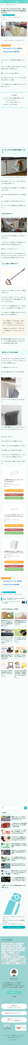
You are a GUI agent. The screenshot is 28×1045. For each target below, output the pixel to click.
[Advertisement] (14, 127)
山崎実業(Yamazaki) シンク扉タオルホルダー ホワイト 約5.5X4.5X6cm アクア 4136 (13, 552)
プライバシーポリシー (21, 1035)
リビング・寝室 (5, 952)
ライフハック (10, 17)
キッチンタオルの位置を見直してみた (14, 98)
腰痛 (2, 961)
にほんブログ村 (7, 1028)
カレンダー (15, 945)
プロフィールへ (14, 992)
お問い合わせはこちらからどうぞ (14, 1037)
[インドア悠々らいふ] (14, 1)
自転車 (6, 961)
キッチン (4, 17)
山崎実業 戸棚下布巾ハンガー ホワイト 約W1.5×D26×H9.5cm (13, 480)
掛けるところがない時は (10, 104)
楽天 (2, 959)
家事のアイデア (4, 954)
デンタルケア (18, 948)
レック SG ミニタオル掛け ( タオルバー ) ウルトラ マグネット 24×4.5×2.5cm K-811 (13, 515)
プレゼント (9, 950)
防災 (2, 963)
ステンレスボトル (10, 948)
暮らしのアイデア (17, 17)
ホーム (4, 1035)
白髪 (25, 959)
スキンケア (4, 948)
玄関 (22, 959)
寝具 (10, 954)
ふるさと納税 (12, 943)
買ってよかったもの (13, 961)
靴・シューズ (17, 963)
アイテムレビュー (19, 943)
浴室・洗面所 (7, 959)
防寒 (24, 961)
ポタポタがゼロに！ (12, 100)
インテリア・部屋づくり (6, 945)
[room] (13, 996)
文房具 (17, 954)
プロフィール (8, 1035)
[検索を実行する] (25, 808)
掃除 (13, 954)
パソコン (3, 950)
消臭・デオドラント (15, 959)
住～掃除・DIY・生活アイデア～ (8, 15)
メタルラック (15, 950)
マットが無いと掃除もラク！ (14, 102)
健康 (18, 952)
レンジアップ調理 (12, 952)
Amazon (3, 943)
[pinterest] (15, 996)
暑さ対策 (14, 956)
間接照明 (20, 961)
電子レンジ (7, 963)
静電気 (12, 963)
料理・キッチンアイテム (6, 956)
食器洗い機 (24, 963)
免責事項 (14, 1035)
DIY (7, 943)
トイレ (24, 948)
